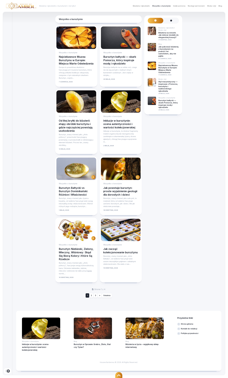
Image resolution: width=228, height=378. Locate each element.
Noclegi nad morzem (196, 6)
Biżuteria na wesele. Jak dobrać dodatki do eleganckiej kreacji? (168, 35)
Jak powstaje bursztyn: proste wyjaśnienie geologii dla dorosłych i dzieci (120, 191)
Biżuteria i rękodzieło (141, 6)
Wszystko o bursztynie (161, 6)
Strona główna (187, 324)
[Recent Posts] (155, 20)
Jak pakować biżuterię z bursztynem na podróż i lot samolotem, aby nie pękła (168, 51)
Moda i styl (211, 6)
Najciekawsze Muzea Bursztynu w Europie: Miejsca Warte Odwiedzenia (76, 60)
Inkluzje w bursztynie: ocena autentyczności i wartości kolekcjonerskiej (119, 124)
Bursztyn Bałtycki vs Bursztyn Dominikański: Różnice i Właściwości (73, 191)
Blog (220, 6)
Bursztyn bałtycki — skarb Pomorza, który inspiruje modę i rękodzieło (119, 60)
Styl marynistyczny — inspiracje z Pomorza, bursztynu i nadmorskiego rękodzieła (168, 86)
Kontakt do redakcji (189, 329)
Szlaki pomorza (179, 6)
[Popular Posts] (171, 20)
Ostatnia (106, 295)
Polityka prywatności (189, 333)
